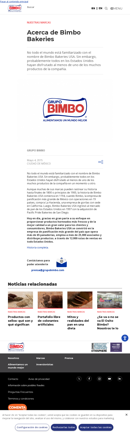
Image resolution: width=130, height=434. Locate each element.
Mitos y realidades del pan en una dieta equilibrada (78, 324)
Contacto (13, 379)
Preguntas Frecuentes (20, 392)
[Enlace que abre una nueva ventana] (77, 378)
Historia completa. (38, 247)
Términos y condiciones (21, 398)
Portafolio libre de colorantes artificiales (49, 320)
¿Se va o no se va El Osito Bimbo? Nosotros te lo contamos (107, 324)
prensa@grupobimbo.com (47, 270)
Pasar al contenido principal (14, 1)
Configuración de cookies (32, 427)
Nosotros (13, 358)
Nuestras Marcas (39, 22)
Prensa (69, 358)
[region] (65, 422)
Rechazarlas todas (64, 427)
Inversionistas (44, 364)
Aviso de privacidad (38, 379)
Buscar (30, 7)
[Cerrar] (126, 414)
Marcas (40, 358)
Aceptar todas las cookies (96, 427)
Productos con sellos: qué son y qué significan (20, 320)
